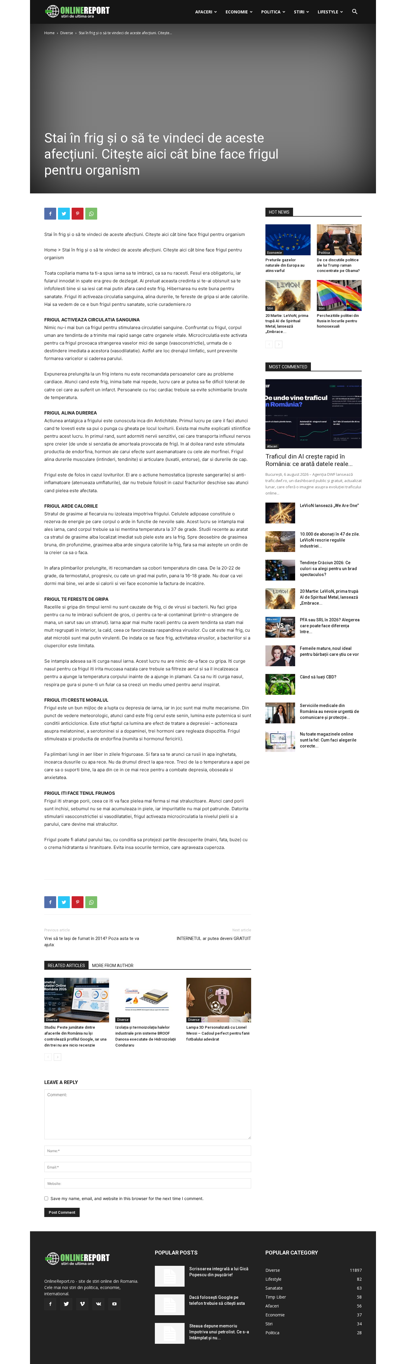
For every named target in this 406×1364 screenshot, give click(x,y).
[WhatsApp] (91, 214)
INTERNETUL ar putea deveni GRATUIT (214, 938)
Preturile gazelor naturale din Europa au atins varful (284, 265)
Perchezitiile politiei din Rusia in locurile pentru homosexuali (338, 321)
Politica (271, 12)
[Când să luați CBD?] (280, 684)
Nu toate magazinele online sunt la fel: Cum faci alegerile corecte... (328, 740)
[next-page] (57, 1057)
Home (49, 32)
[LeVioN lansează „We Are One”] (280, 513)
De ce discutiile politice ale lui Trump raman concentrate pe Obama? (338, 265)
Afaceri (203, 12)
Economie (237, 12)
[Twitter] (64, 214)
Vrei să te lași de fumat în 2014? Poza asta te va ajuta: (91, 941)
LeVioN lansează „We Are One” (329, 505)
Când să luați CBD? (318, 677)
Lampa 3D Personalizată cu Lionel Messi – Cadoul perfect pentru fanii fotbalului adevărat (217, 1033)
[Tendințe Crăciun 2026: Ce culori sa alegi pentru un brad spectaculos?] (280, 570)
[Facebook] (50, 214)
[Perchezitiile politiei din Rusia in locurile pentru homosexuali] (339, 295)
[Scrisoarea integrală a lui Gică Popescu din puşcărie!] (170, 1276)
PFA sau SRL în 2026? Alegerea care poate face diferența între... (330, 625)
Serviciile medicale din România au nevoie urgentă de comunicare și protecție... (329, 711)
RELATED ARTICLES (66, 965)
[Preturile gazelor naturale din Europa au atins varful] (288, 239)
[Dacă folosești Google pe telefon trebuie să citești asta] (170, 1304)
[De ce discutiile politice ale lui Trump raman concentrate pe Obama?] (339, 239)
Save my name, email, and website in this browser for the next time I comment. (127, 1198)
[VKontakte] (98, 1304)
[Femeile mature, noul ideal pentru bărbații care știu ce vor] (280, 655)
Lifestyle (328, 12)
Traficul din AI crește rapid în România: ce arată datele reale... (309, 460)
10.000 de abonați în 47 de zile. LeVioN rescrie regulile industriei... (330, 540)
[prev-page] (48, 1057)
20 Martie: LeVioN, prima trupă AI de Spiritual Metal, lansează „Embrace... (329, 597)
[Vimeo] (82, 1304)
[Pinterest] (78, 214)
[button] (354, 12)
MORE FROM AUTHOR (112, 965)
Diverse (66, 32)
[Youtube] (114, 1304)
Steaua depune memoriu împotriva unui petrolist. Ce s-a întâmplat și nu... (219, 1332)
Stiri (299, 12)
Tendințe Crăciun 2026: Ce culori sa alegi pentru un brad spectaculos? (328, 568)
